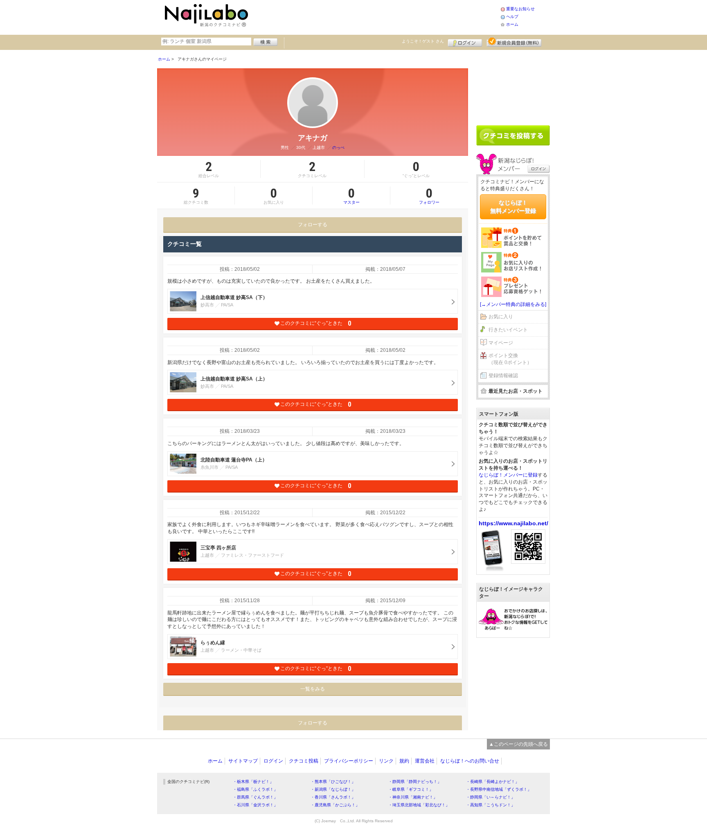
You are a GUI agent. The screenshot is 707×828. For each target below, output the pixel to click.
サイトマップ (243, 761)
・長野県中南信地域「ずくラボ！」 (498, 789)
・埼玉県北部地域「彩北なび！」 (419, 805)
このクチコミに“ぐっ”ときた (315, 323)
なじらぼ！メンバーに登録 (508, 475)
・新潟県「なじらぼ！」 (333, 789)
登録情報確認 (503, 375)
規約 (404, 761)
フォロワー (429, 196)
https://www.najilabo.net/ (513, 523)
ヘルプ (512, 16)
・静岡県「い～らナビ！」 (490, 797)
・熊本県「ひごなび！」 (333, 781)
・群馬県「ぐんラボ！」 (255, 797)
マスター (351, 196)
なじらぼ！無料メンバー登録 (513, 206)
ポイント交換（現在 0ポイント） (510, 359)
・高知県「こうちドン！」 (490, 805)
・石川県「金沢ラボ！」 (255, 805)
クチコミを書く (513, 135)
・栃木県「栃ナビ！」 (253, 781)
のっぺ (338, 147)
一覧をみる (312, 689)
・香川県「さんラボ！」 (333, 797)
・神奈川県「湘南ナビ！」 (412, 797)
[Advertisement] (375, 16)
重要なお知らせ (520, 9)
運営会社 (425, 761)
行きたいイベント (508, 330)
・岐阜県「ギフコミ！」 (410, 789)
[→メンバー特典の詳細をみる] (513, 304)
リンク (386, 761)
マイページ (501, 343)
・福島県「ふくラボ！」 (255, 789)
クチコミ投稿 (303, 761)
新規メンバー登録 (514, 41)
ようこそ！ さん (423, 41)
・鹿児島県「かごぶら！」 (335, 805)
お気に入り (501, 317)
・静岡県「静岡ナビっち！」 (414, 781)
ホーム (512, 24)
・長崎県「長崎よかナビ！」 (492, 781)
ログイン (465, 41)
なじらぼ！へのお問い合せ (469, 761)
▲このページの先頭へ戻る (518, 744)
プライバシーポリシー (348, 761)
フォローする (312, 224)
